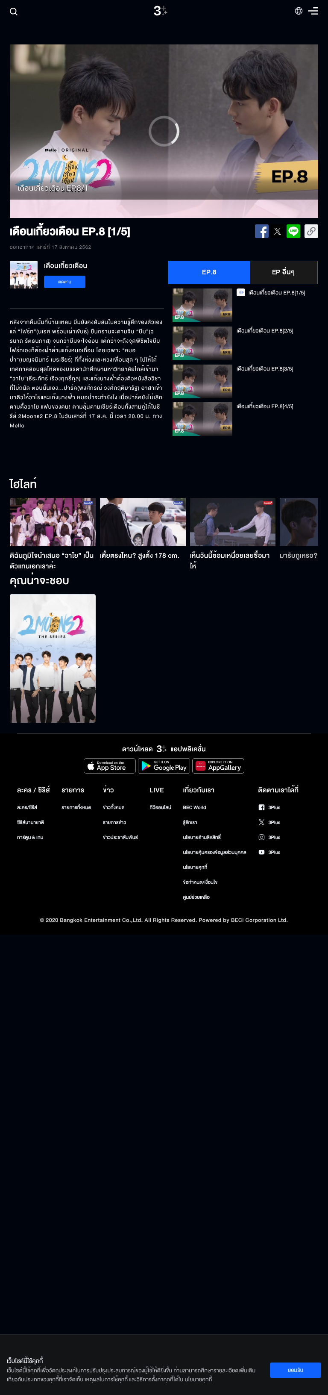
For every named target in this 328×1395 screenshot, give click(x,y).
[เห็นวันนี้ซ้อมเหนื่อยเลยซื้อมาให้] (233, 522)
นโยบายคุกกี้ (195, 867)
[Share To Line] (293, 231)
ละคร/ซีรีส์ (27, 807)
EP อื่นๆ (283, 272)
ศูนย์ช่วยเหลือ (196, 897)
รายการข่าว (114, 822)
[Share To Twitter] (277, 231)
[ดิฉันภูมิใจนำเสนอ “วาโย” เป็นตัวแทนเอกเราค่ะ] (53, 522)
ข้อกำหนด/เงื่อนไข (200, 882)
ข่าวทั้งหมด (114, 807)
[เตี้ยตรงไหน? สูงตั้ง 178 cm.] (143, 522)
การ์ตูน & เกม (30, 837)
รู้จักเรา (190, 822)
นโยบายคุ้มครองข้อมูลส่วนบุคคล (214, 852)
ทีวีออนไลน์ (160, 807)
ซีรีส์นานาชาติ (30, 822)
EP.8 (209, 272)
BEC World (194, 807)
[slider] (164, 195)
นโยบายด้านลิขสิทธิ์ (202, 837)
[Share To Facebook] (262, 231)
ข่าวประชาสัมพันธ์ (120, 837)
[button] (71, 131)
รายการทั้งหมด (76, 807)
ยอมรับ (295, 1370)
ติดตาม (64, 281)
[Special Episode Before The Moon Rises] (53, 658)
